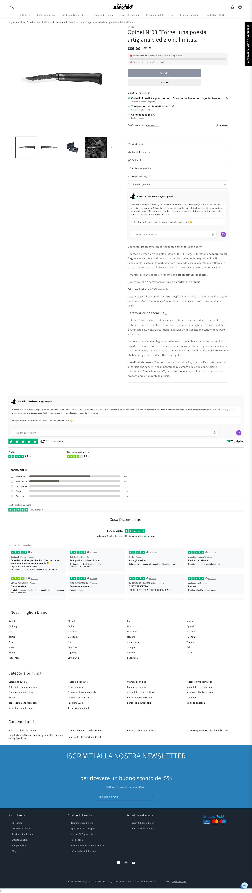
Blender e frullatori (137, 687)
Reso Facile (77, 839)
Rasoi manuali (75, 702)
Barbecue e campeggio (139, 702)
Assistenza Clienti (21, 828)
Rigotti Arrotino (16, 22)
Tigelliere (192, 697)
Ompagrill (73, 636)
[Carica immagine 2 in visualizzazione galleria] (49, 147)
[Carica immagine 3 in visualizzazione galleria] (72, 147)
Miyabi (190, 621)
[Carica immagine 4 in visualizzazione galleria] (96, 147)
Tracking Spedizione (23, 834)
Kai (129, 621)
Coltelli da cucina (17, 681)
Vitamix (190, 642)
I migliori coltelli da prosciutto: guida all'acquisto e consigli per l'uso (35, 737)
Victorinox (73, 631)
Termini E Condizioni (82, 822)
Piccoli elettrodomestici (199, 681)
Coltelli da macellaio (79, 697)
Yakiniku (191, 636)
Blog (14, 851)
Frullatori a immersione (20, 692)
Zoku (189, 652)
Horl (129, 626)
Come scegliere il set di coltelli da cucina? (209, 730)
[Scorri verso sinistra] (11, 147)
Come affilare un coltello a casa (84, 730)
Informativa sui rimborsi (84, 851)
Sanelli (12, 621)
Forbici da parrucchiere (139, 697)
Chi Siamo (17, 822)
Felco (189, 647)
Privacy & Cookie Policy (142, 822)
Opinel (190, 626)
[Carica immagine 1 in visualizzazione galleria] (26, 147)
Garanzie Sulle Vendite (142, 828)
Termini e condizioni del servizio (88, 845)
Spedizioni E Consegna (83, 828)
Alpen (11, 647)
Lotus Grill (73, 657)
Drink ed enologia (196, 702)
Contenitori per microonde (82, 692)
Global (71, 621)
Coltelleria (32, 22)
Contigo (131, 652)
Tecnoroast (14, 657)
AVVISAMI (164, 82)
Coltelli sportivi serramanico (54, 22)
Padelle (12, 697)
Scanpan (131, 647)
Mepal (11, 652)
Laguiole (72, 652)
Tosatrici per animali (79, 708)
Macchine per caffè (78, 681)
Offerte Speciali (20, 839)
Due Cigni (132, 631)
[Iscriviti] (152, 797)
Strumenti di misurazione (200, 692)
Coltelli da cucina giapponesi (23, 687)
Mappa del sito (20, 845)
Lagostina (132, 657)
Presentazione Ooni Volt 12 (141, 730)
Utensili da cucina (136, 681)
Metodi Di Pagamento (82, 834)
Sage (70, 642)
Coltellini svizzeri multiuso (141, 692)
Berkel (71, 626)
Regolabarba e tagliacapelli (22, 702)
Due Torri (73, 647)
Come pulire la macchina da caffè (85, 736)
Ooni (11, 642)
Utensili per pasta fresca (21, 708)
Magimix (131, 636)
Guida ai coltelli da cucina (22, 730)
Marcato (191, 631)
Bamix (11, 636)
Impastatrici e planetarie (199, 687)
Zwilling (12, 626)
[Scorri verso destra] (111, 147)
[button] (12, 7)
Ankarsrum (133, 642)
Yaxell (11, 631)
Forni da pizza (75, 687)
